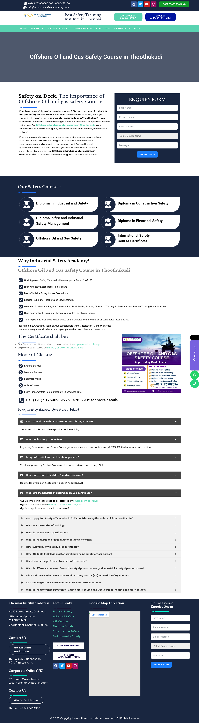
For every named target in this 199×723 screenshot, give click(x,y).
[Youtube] (147, 4)
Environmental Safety (66, 636)
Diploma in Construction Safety (143, 203)
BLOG (137, 28)
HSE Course (60, 621)
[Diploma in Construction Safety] (108, 204)
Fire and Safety (62, 611)
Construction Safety (66, 631)
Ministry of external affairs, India (65, 347)
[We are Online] (194, 374)
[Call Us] (194, 383)
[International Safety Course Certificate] (108, 239)
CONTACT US (122, 28)
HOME (23, 28)
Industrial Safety (63, 616)
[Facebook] (134, 4)
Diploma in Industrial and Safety (62, 203)
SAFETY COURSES (57, 28)
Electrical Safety (63, 626)
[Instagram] (153, 4)
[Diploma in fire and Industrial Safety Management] (26, 222)
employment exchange (86, 344)
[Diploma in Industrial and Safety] (26, 204)
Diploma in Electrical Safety (140, 221)
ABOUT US (37, 28)
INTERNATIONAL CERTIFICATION (92, 28)
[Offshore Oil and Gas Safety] (26, 239)
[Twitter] (140, 4)
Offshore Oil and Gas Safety (58, 238)
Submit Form (147, 154)
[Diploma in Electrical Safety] (108, 222)
